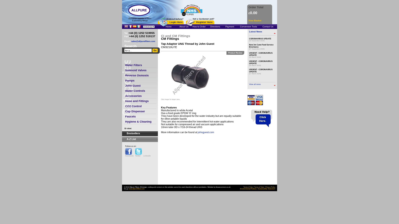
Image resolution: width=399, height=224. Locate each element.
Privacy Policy (270, 187)
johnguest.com (206, 132)
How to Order (199, 26)
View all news (255, 84)
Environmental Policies (248, 189)
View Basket (254, 20)
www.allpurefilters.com (136, 189)
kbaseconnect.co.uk (223, 187)
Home (169, 26)
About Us (183, 26)
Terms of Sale (259, 187)
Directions (215, 26)
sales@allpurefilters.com (143, 41)
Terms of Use (248, 187)
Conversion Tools (248, 26)
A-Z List (131, 139)
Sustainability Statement (266, 189)
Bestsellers (133, 133)
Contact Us (267, 26)
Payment (229, 26)
